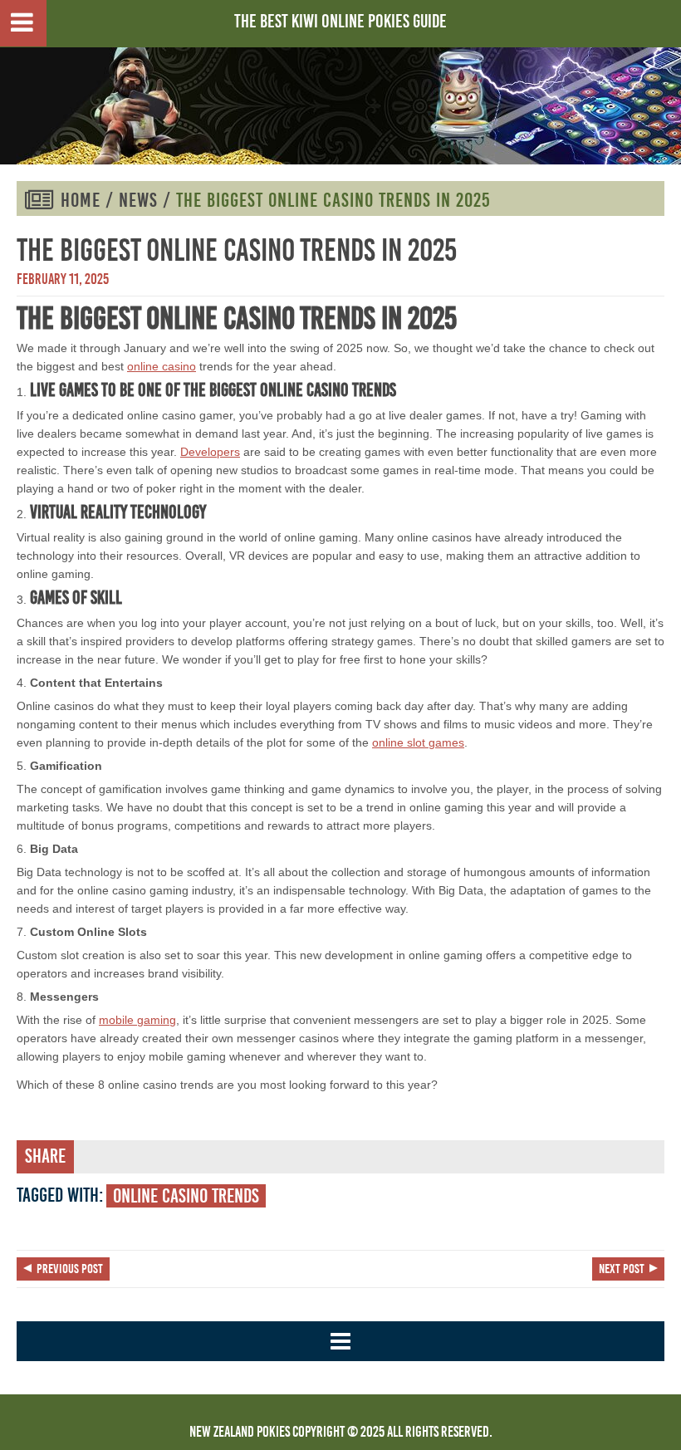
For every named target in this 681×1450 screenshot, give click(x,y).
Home (80, 200)
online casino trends (186, 1196)
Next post (621, 1268)
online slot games (418, 742)
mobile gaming (137, 1019)
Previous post (70, 1268)
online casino (161, 366)
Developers (210, 451)
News (138, 200)
